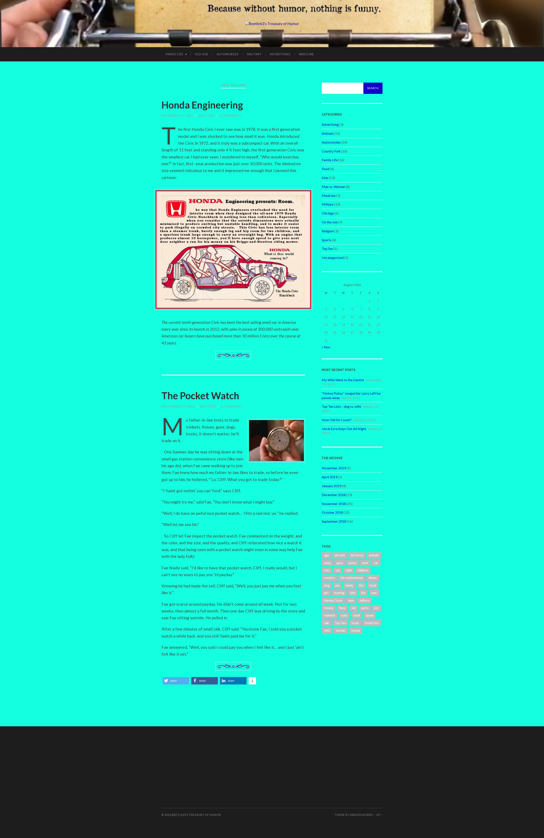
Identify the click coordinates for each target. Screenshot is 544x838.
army (327, 563)
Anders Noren (361, 815)
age (326, 555)
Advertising (280, 54)
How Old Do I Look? (336, 420)
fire (361, 585)
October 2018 (332, 512)
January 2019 (331, 486)
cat (338, 570)
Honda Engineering (202, 105)
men (351, 600)
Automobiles (228, 54)
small (356, 615)
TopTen (327, 249)
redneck (329, 615)
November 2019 (334, 468)
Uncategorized (333, 257)
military (365, 600)
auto (339, 563)
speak (370, 615)
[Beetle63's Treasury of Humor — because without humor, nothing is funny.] (272, 23)
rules (344, 615)
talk (326, 623)
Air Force (357, 555)
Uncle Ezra (371, 623)
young (355, 630)
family (349, 585)
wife (327, 630)
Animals (327, 133)
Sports (326, 240)
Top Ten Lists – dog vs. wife (341, 406)
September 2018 (334, 521)
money (328, 608)
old (353, 608)
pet (376, 608)
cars (327, 570)
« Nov (326, 347)
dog (326, 585)
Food (325, 169)
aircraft (340, 555)
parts (364, 608)
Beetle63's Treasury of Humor (196, 815)
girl (326, 593)
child (349, 570)
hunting (339, 593)
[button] (176, 680)
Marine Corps (333, 600)
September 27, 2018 (178, 406)
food (372, 585)
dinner (372, 578)
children (362, 570)
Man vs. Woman (333, 187)
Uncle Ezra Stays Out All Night (344, 429)
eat (337, 585)
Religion (328, 231)
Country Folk (331, 151)
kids (353, 593)
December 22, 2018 (177, 115)
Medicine (306, 54)
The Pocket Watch (200, 395)
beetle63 (206, 115)
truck (355, 623)
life (363, 593)
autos (352, 563)
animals (374, 555)
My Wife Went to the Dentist (343, 380)
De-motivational (352, 578)
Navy (342, 608)
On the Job (330, 222)
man (374, 593)
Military (254, 54)
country (329, 578)
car (376, 563)
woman (341, 630)
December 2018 (334, 495)
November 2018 (334, 504)
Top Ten (340, 623)
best (365, 563)
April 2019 (329, 477)
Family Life (174, 54)
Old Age (201, 54)
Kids (325, 178)
